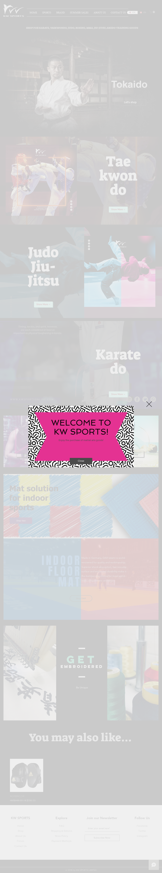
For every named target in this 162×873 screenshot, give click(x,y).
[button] (149, 404)
